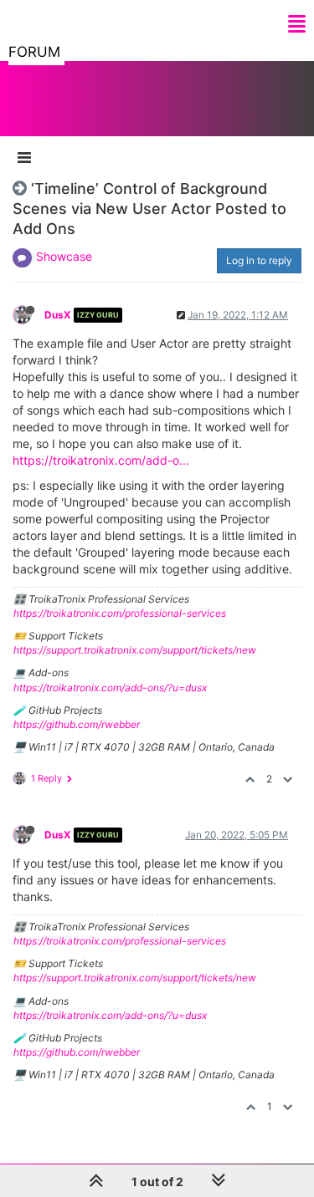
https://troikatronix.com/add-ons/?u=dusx (110, 687)
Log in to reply (259, 260)
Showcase (64, 256)
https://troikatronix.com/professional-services (119, 613)
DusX (57, 314)
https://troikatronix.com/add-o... (101, 460)
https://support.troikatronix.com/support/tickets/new (134, 650)
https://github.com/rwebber (76, 724)
